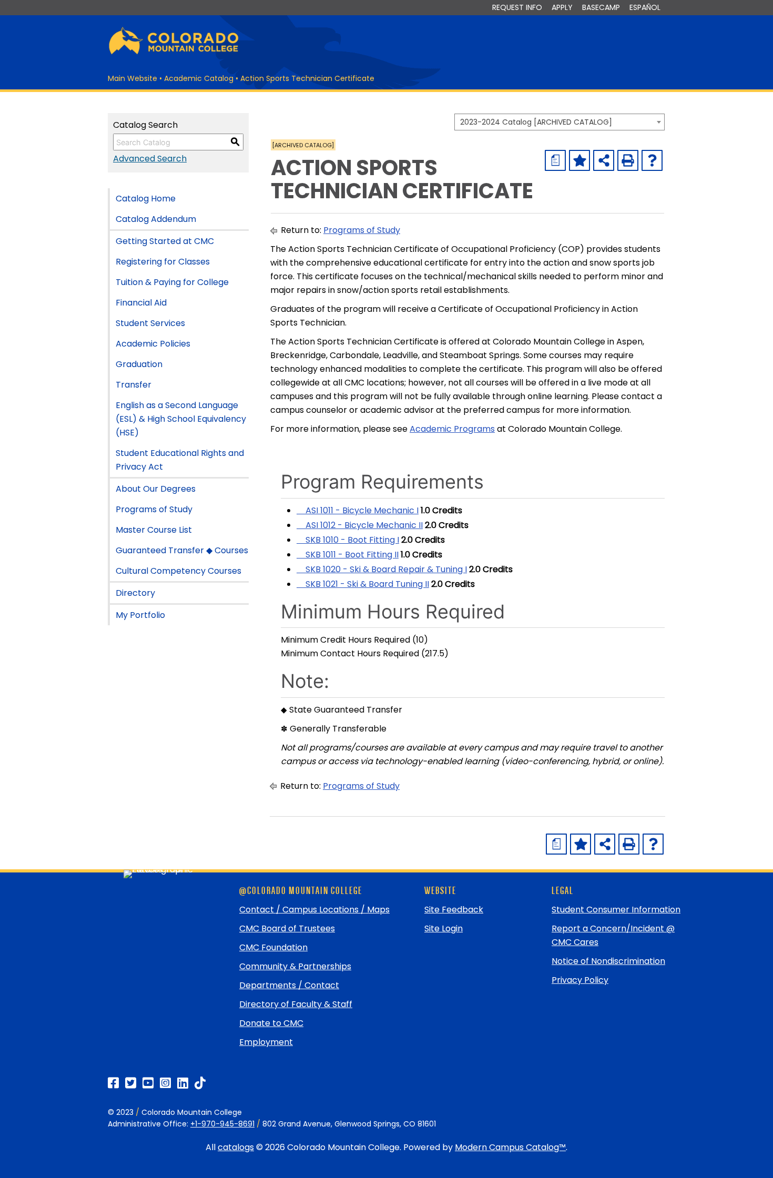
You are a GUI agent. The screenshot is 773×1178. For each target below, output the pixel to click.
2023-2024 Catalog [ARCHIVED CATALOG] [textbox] (536, 122)
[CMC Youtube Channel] (148, 1083)
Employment (266, 1042)
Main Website (132, 78)
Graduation (139, 364)
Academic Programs (452, 429)
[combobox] (559, 122)
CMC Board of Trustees (287, 928)
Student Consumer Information (616, 909)
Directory (135, 593)
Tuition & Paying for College (172, 282)
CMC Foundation (273, 947)
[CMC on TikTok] (200, 1083)
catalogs (236, 1147)
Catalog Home (146, 198)
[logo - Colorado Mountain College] (173, 53)
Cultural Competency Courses (178, 571)
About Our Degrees (156, 489)
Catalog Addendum (156, 219)
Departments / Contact (289, 985)
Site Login (443, 928)
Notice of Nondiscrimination (608, 961)
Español (644, 7)
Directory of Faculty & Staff (295, 1004)
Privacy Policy (580, 980)
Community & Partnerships (295, 966)
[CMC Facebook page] (113, 1083)
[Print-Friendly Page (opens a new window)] (627, 160)
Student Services (150, 323)
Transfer (133, 385)
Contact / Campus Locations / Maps (314, 909)
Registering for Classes (163, 262)
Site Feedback (453, 909)
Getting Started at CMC (165, 241)
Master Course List (154, 530)
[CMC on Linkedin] (182, 1083)
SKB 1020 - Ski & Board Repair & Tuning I (382, 569)
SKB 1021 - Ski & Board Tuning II (363, 584)
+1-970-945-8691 (222, 1124)
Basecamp (601, 7)
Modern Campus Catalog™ (510, 1147)
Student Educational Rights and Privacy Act (180, 460)
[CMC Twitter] (130, 1083)
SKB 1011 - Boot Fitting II (348, 555)
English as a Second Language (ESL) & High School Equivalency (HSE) (181, 419)
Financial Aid (141, 303)
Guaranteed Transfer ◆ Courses (182, 550)
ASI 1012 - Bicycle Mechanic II (360, 525)
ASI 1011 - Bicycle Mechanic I (358, 510)
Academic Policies (153, 344)
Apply (562, 7)
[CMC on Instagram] (165, 1083)
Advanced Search (150, 159)
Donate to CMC (271, 1023)
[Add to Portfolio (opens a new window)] (579, 160)
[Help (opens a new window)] (652, 160)
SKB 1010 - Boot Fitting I (348, 540)
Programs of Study (154, 509)
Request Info (517, 7)
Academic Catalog (198, 78)
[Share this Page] (603, 160)
